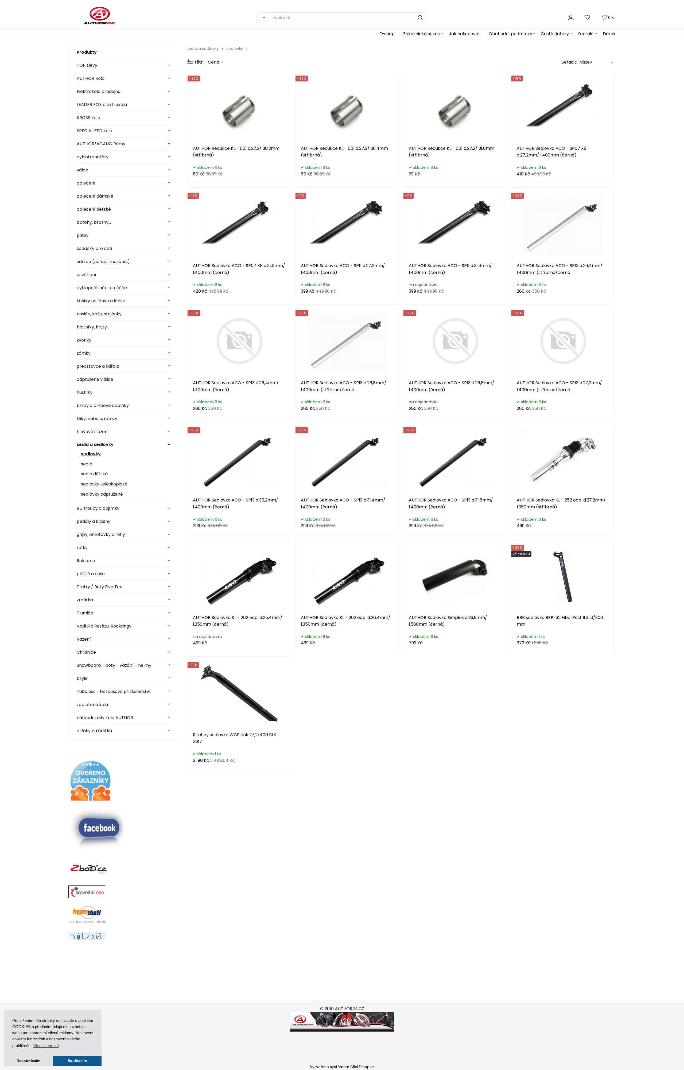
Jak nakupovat (464, 34)
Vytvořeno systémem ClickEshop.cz (342, 1066)
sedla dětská (94, 474)
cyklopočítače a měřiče (102, 288)
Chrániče (86, 652)
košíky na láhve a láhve (101, 301)
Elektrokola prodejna (99, 91)
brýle (82, 678)
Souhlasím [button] (77, 1061)
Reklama (86, 561)
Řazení (84, 639)
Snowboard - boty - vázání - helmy (114, 665)
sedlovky (91, 454)
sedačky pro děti (94, 248)
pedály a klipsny (93, 521)
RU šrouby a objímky (98, 508)
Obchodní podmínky (510, 34)
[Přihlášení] (571, 17)
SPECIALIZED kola (94, 131)
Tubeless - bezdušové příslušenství (113, 691)
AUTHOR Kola (90, 78)
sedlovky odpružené (102, 494)
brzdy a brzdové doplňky (103, 405)
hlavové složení (93, 432)
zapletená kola (92, 704)
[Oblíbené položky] (587, 17)
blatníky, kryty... (93, 327)
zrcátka (85, 600)
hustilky (84, 392)
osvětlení (86, 275)
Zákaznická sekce (421, 34)
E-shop (387, 34)
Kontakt (585, 34)
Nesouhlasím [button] (28, 1061)
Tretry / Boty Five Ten (99, 587)
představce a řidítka (98, 366)
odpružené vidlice (95, 379)
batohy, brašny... (94, 222)
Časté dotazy (555, 34)
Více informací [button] (46, 1045)
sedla (86, 464)
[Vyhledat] (262, 17)
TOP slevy (87, 65)
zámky (84, 353)
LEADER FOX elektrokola (102, 104)
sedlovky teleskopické (104, 484)
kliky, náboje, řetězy (97, 419)
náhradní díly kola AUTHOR (105, 718)
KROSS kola (88, 118)
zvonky (84, 340)
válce (82, 170)
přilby (82, 235)
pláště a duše (91, 574)
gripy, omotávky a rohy (101, 534)
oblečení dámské (95, 196)
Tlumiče (85, 613)
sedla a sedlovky (95, 444)
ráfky (82, 547)
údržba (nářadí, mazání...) (103, 261)
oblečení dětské (94, 209)
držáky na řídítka (94, 731)
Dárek (609, 34)
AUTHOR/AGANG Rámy (101, 144)
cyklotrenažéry (92, 157)
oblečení (86, 183)
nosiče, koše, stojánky (99, 314)
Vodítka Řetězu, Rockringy (104, 626)
